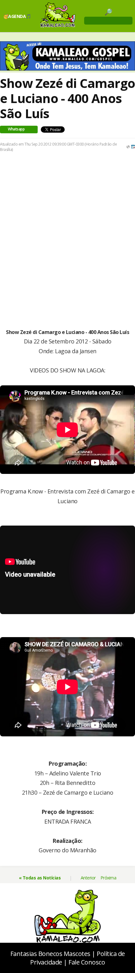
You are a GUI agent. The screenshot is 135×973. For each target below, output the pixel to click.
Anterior (88, 878)
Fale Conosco (86, 962)
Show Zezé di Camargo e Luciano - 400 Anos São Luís (67, 98)
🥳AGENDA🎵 (17, 16)
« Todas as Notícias (40, 878)
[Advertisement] (67, 229)
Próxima (108, 878)
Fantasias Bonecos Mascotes (50, 953)
